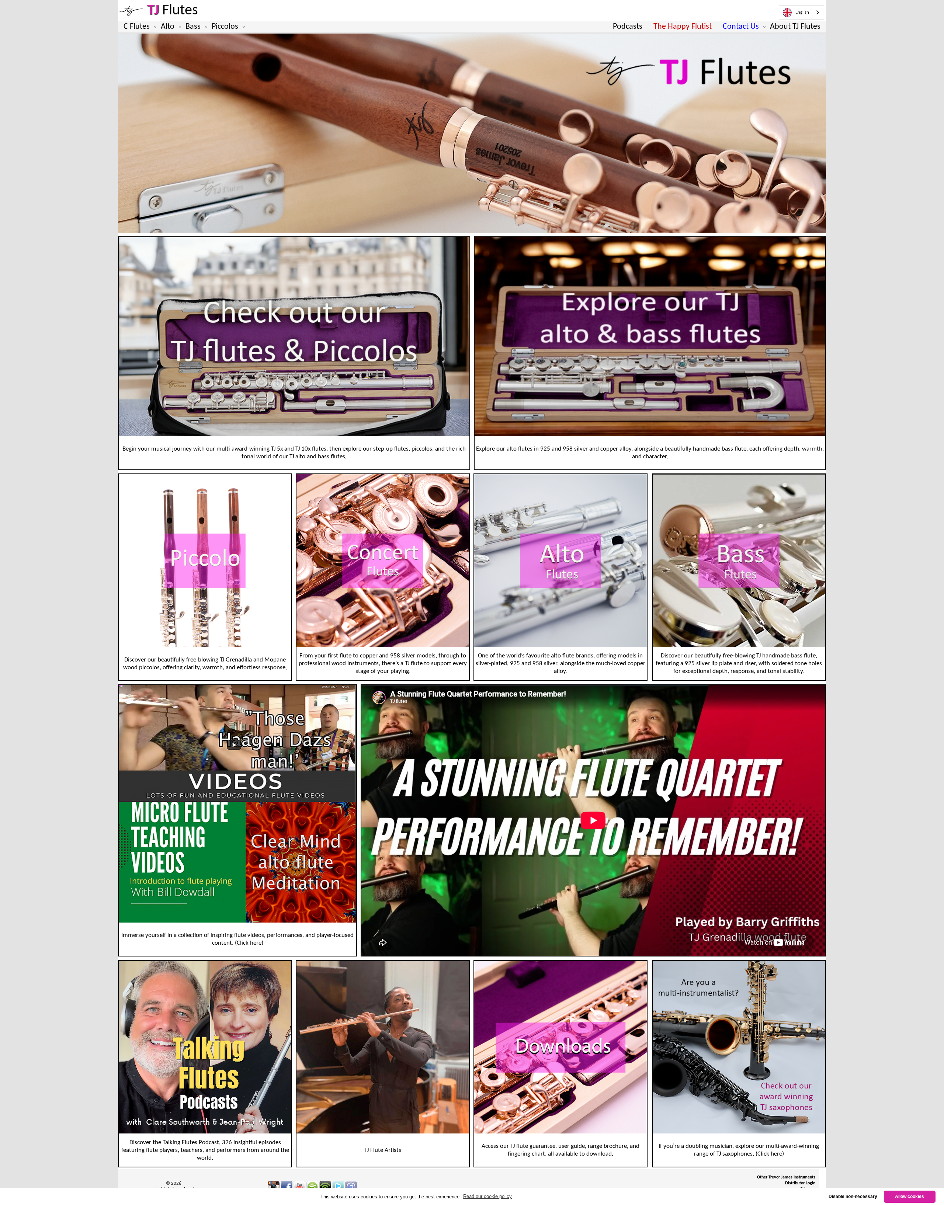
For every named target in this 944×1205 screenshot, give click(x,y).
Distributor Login (800, 1183)
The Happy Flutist (682, 26)
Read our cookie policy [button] (487, 1196)
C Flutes (137, 26)
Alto (167, 26)
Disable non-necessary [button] (853, 1196)
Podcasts (627, 26)
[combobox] (801, 12)
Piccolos (225, 26)
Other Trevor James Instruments (786, 1177)
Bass (193, 26)
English (802, 12)
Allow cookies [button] (909, 1196)
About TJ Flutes (795, 26)
